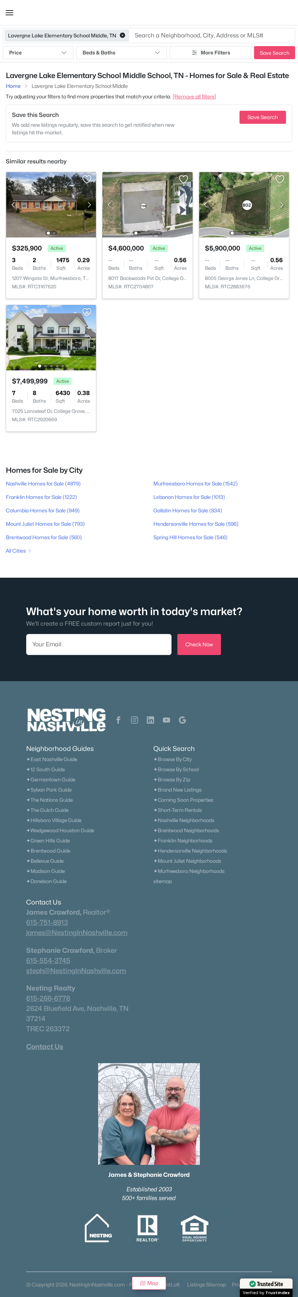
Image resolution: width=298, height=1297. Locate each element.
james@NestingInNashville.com (77, 932)
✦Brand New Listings (177, 790)
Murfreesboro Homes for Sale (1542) (195, 483)
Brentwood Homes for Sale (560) (44, 537)
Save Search (274, 53)
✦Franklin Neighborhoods (183, 840)
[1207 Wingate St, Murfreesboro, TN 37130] (51, 204)
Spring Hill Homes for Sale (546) (190, 537)
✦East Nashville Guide (51, 759)
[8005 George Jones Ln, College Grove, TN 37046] (244, 204)
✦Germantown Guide (50, 779)
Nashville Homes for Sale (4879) (43, 483)
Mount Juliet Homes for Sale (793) (45, 524)
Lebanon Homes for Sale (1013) (189, 497)
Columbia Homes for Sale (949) (43, 510)
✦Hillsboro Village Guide (53, 820)
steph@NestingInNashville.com (76, 971)
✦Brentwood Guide (48, 851)
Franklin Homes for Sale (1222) (41, 497)
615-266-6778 (48, 998)
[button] (9, 12)
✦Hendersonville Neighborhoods (190, 851)
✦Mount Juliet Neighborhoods (187, 861)
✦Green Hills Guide (48, 840)
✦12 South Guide (45, 769)
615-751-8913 (47, 922)
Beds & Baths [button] (98, 52)
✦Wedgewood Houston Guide (60, 830)
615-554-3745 (48, 960)
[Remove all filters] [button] (194, 96)
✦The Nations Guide (49, 800)
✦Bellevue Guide (45, 861)
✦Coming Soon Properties (183, 800)
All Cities (16, 551)
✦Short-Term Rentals (177, 810)
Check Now (199, 644)
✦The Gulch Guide (47, 810)
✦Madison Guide (45, 871)
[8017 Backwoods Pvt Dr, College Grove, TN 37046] (148, 204)
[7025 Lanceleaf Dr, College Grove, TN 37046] (51, 337)
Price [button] (15, 52)
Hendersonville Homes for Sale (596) (195, 524)
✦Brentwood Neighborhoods (186, 830)
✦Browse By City (172, 759)
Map (152, 1283)
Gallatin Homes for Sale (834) (187, 510)
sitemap (162, 881)
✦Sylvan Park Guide (49, 790)
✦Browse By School (176, 769)
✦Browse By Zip (171, 779)
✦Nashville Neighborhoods (183, 820)
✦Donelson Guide (46, 881)
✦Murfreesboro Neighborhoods (189, 871)
